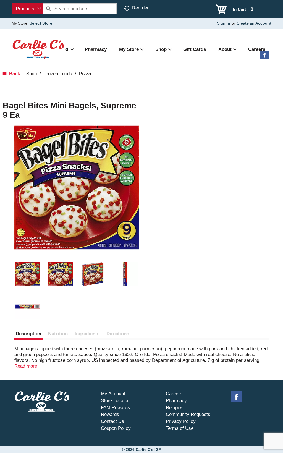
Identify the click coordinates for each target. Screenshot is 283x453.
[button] (27, 274)
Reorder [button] (140, 8)
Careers (174, 393)
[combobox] (27, 8)
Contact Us (112, 421)
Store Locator (115, 400)
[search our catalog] (49, 8)
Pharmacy (176, 400)
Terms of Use (179, 428)
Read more (25, 366)
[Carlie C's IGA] (38, 49)
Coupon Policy (116, 428)
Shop (31, 73)
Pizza (85, 73)
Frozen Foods (58, 73)
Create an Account (254, 23)
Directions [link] (117, 333)
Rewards (110, 414)
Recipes (174, 407)
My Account (113, 393)
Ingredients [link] (87, 333)
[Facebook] (264, 57)
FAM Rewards (115, 407)
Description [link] (28, 333)
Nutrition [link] (58, 333)
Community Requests (188, 414)
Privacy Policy (181, 421)
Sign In (223, 23)
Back (14, 73)
